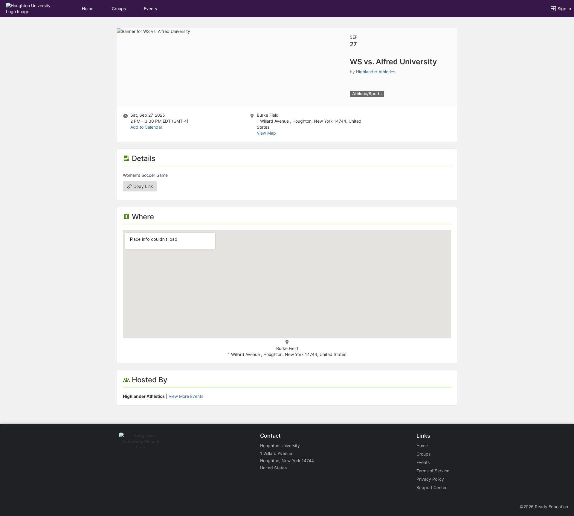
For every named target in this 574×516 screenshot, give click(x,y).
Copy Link (142, 186)
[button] (30, 8)
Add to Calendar (146, 127)
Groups (119, 8)
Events (150, 8)
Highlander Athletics (375, 71)
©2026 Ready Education (544, 506)
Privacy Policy (430, 479)
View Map (266, 133)
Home (422, 445)
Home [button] (87, 8)
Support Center (431, 487)
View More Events (186, 396)
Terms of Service (432, 470)
